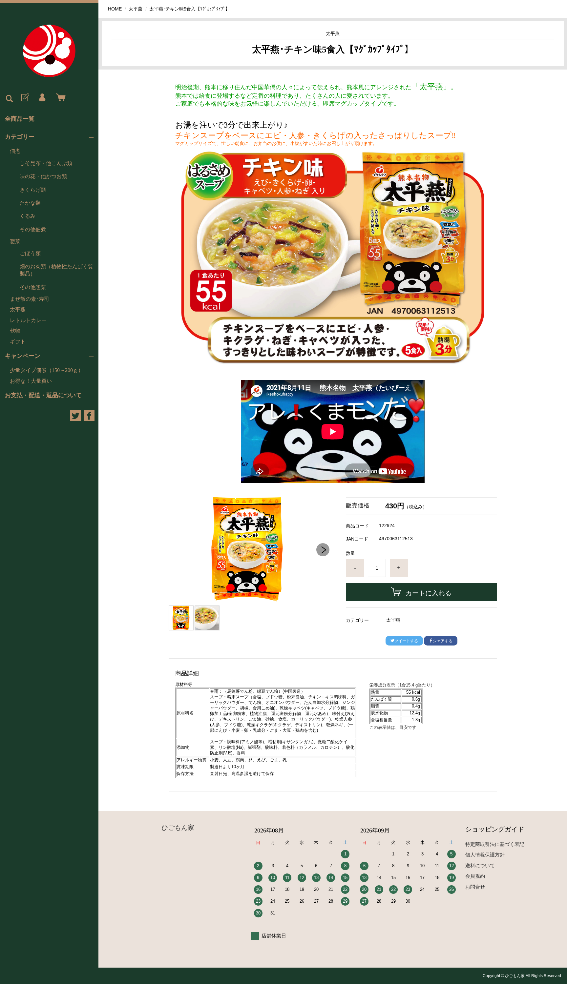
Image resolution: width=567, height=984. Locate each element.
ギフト (18, 341)
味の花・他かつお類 (43, 176)
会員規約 (475, 876)
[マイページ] (42, 98)
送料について (480, 865)
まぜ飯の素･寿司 (29, 299)
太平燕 (18, 309)
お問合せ (475, 887)
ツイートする (406, 641)
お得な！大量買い (31, 381)
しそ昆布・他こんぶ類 (46, 163)
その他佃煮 (33, 229)
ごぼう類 (30, 253)
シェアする (442, 641)
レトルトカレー (28, 320)
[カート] (59, 98)
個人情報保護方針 (485, 854)
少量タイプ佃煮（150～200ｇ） (46, 370)
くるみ (27, 216)
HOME (115, 8)
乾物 (15, 331)
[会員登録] (24, 98)
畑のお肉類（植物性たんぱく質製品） (56, 270)
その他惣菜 (33, 287)
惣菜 (15, 241)
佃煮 (15, 151)
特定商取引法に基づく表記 (494, 844)
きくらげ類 (33, 190)
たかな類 (30, 203)
